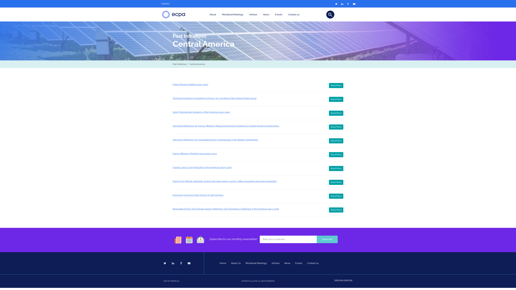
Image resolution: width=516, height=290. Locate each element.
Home (223, 263)
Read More (336, 85)
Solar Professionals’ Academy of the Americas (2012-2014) (201, 112)
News (266, 14)
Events (278, 14)
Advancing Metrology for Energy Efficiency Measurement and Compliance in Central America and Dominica (226, 126)
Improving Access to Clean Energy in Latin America (198, 195)
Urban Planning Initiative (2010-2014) (190, 84)
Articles (253, 14)
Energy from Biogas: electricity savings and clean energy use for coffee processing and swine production (225, 181)
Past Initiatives (180, 64)
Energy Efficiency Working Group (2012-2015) (195, 153)
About (212, 14)
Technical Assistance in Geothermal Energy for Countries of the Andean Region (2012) (214, 98)
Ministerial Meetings (232, 14)
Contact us (293, 14)
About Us (236, 263)
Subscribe (327, 239)
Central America (197, 64)
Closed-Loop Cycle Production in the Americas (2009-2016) (202, 167)
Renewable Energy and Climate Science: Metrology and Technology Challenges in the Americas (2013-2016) (226, 209)
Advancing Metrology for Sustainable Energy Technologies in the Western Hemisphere (215, 140)
